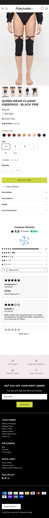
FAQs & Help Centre (9, 434)
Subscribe (24, 405)
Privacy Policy (7, 463)
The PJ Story (6, 452)
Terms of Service (8, 465)
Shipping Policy (7, 426)
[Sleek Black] (4, 135)
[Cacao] (14, 135)
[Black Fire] (39, 135)
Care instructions (9, 210)
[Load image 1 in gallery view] (24, 49)
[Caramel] (24, 135)
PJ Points (5, 449)
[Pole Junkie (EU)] (24, 8)
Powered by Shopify (25, 512)
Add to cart (24, 180)
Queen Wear (10, 119)
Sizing (4, 204)
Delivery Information (9, 424)
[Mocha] (19, 135)
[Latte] (34, 135)
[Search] (7, 8)
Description (7, 192)
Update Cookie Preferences (12, 468)
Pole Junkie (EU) (12, 512)
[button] (24, 249)
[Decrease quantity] (4, 170)
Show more (23, 334)
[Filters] (4, 270)
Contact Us (6, 436)
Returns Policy (7, 429)
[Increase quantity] (18, 170)
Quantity (5, 165)
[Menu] (2, 8)
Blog (3, 447)
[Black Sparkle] (44, 135)
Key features (7, 198)
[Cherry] (9, 135)
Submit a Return (8, 431)
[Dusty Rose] (29, 135)
